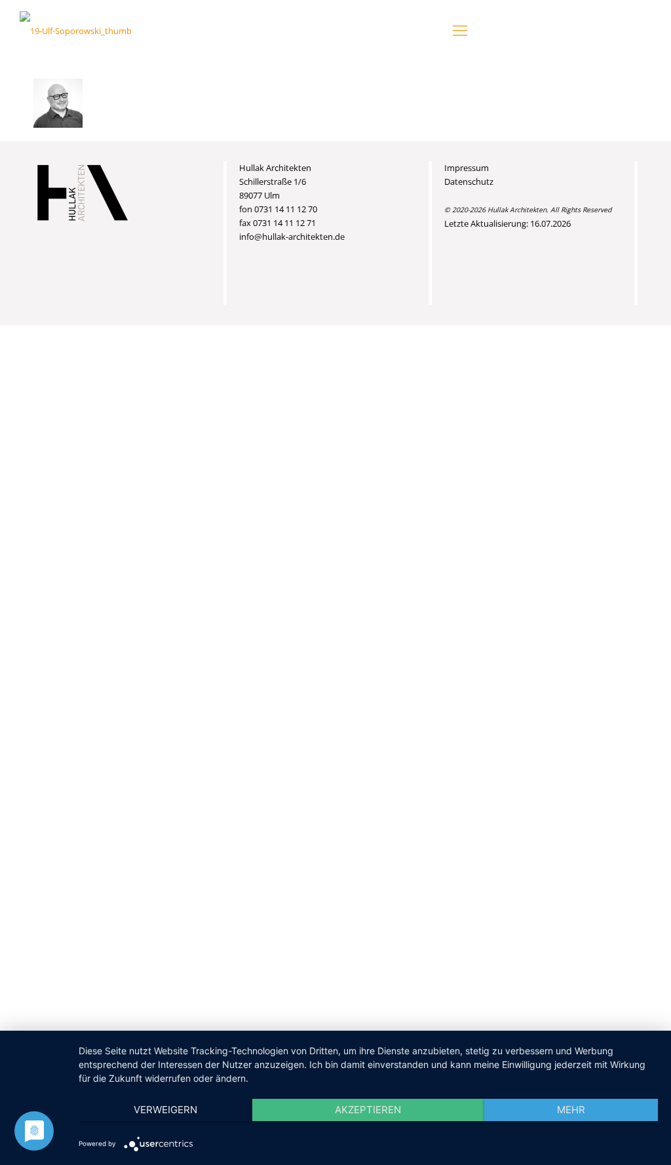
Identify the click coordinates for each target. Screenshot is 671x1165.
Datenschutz (468, 181)
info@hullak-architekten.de (292, 236)
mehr (571, 1109)
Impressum (466, 168)
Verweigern (165, 1109)
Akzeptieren (368, 1109)
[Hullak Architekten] (76, 29)
